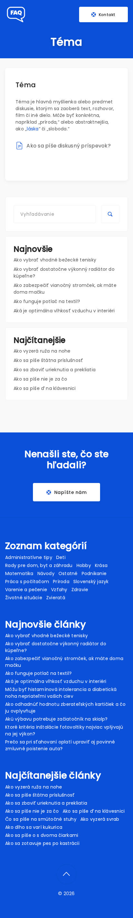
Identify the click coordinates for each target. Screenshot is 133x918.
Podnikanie (94, 573)
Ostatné (68, 573)
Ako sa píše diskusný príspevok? (68, 145)
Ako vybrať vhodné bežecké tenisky (55, 260)
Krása (101, 565)
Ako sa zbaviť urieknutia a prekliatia (55, 369)
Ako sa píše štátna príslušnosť (48, 360)
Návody (46, 573)
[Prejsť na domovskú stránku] (15, 14)
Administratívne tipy (28, 557)
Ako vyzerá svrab (99, 819)
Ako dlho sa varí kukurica (33, 827)
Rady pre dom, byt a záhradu (38, 565)
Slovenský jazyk (91, 581)
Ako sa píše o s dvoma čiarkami (41, 835)
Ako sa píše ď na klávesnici (45, 388)
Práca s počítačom (27, 581)
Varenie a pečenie (26, 589)
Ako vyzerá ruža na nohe (42, 351)
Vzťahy (59, 589)
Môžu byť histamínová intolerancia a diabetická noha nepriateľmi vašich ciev (61, 692)
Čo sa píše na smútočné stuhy (41, 819)
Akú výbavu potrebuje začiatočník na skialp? (56, 719)
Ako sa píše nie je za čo (40, 379)
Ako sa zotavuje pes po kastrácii (42, 843)
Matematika (19, 573)
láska (32, 129)
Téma (25, 85)
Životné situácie (23, 597)
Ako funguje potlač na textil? (47, 301)
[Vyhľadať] (110, 214)
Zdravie (79, 589)
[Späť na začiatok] (66, 874)
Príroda (61, 581)
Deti (61, 557)
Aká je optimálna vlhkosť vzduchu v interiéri (64, 311)
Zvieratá (55, 597)
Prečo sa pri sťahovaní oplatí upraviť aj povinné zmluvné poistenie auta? (60, 745)
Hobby (84, 565)
